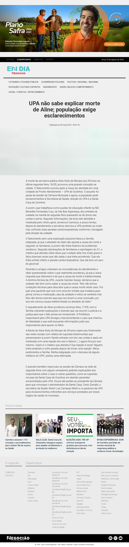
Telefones (104, 501)
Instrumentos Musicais (109, 472)
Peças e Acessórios (108, 491)
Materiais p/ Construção (110, 479)
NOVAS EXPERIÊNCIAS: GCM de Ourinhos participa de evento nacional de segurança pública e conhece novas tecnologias (110, 445)
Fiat (29, 476)
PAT (78, 472)
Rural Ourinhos (57, 518)
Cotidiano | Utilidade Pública (23, 82)
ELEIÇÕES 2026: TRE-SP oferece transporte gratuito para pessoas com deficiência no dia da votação (79, 445)
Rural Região (57, 521)
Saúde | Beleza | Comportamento (77, 87)
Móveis (103, 482)
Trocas (103, 507)
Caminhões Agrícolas (84, 482)
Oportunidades (106, 488)
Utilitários (31, 488)
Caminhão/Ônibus (84, 485)
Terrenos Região (58, 527)
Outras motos (33, 501)
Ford (29, 482)
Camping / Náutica (84, 498)
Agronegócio (50, 87)
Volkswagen (32, 479)
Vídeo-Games (106, 513)
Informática (81, 513)
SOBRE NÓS (10, 472)
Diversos (80, 501)
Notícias (10, 60)
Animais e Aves (82, 488)
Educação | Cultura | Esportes (24, 87)
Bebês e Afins (82, 491)
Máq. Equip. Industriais (109, 476)
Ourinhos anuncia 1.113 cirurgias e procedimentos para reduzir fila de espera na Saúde (18, 444)
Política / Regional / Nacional (82, 82)
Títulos (103, 504)
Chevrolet (31, 472)
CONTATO (9, 476)
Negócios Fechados (108, 485)
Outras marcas (33, 485)
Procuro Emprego (83, 476)
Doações (80, 504)
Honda (30, 494)
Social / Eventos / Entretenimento (27, 92)
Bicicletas (80, 494)
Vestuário (104, 510)
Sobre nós (38, 60)
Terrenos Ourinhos (59, 524)
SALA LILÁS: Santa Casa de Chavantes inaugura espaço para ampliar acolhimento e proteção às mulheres (49, 444)
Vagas (79, 479)
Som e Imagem (107, 498)
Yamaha (31, 498)
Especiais (31, 491)
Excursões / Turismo (84, 510)
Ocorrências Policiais (52, 82)
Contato (50, 60)
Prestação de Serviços (109, 494)
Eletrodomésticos (83, 507)
